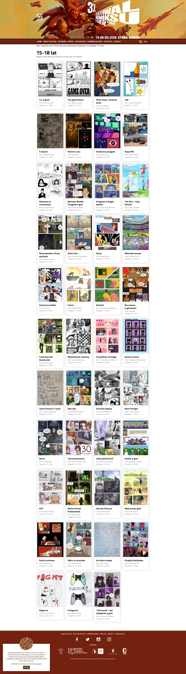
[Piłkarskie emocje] (136, 232)
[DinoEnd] (107, 284)
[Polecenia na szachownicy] (50, 181)
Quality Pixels (111, 659)
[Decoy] (50, 438)
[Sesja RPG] (136, 131)
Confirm (26, 667)
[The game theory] (79, 79)
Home (39, 41)
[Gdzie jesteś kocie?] (107, 438)
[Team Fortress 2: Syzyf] (50, 388)
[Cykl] (136, 79)
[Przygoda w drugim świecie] (107, 181)
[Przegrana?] (79, 589)
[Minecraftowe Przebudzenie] (79, 487)
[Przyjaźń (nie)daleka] (136, 539)
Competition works (47, 46)
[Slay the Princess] (107, 487)
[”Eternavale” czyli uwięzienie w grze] (107, 589)
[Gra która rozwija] (107, 539)
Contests (108, 41)
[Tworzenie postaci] (79, 438)
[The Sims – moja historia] (136, 181)
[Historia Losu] (79, 131)
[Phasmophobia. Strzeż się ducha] (50, 232)
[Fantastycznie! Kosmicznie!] (50, 336)
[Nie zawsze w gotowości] (136, 284)
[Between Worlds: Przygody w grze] (79, 181)
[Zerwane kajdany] (107, 388)
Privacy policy (22, 657)
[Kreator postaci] (136, 336)
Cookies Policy (120, 634)
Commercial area (94, 41)
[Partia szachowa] (50, 539)
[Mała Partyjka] (136, 388)
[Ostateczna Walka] (50, 284)
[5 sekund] (50, 131)
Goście (70, 41)
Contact (117, 41)
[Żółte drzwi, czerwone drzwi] (107, 79)
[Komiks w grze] (136, 438)
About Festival (50, 41)
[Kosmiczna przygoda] (107, 131)
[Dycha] (107, 232)
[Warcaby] (79, 388)
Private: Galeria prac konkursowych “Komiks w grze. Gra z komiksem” (75, 46)
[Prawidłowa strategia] (107, 336)
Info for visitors (79, 634)
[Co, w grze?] (50, 79)
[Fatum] (79, 284)
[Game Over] (79, 232)
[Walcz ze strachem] (79, 539)
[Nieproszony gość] (136, 487)
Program (62, 41)
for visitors (80, 41)
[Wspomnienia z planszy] (79, 336)
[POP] (50, 487)
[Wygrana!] (50, 589)
